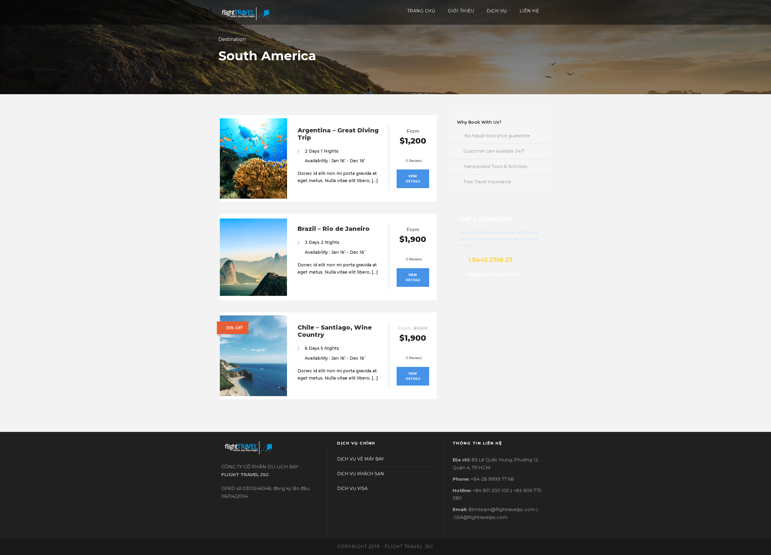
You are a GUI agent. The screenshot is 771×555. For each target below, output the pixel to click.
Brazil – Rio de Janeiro (334, 228)
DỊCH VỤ (497, 11)
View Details (413, 178)
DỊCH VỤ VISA (352, 488)
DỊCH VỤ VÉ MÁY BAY (360, 459)
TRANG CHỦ (421, 11)
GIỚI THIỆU (461, 11)
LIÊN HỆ (529, 11)
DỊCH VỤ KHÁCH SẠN (360, 473)
